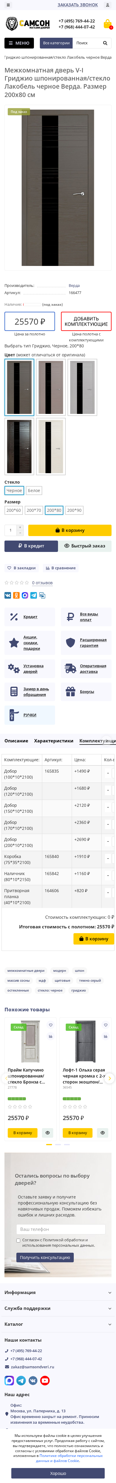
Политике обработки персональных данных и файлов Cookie (69, 1458)
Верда (74, 285)
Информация (20, 1292)
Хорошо (58, 1473)
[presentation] (6, 1078)
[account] (108, 5)
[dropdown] (8, 5)
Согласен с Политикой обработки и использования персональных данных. (58, 1242)
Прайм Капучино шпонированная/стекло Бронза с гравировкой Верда (28, 1076)
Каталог (13, 1324)
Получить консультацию (45, 1257)
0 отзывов (42, 582)
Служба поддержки (27, 1308)
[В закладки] (50, 1025)
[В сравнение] (50, 1036)
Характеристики (53, 741)
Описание (16, 741)
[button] (49, 1144)
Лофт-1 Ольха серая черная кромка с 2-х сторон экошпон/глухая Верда (84, 1076)
